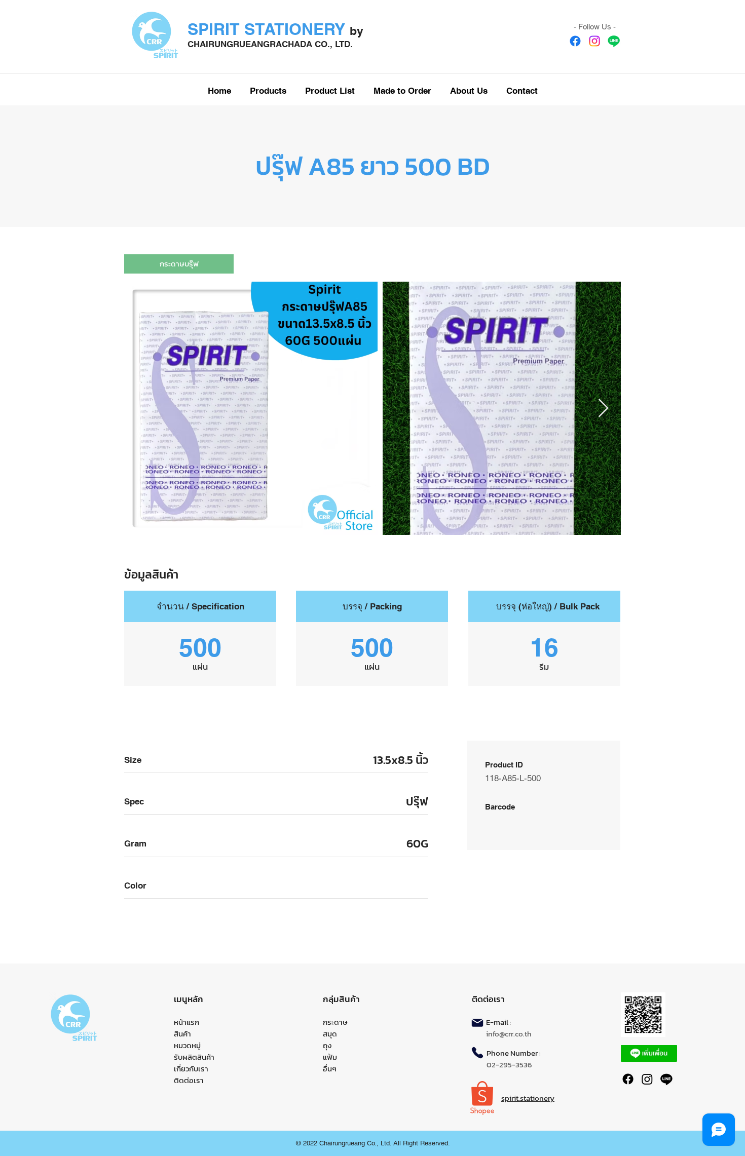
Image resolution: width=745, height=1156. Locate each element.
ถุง (327, 1045)
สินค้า (182, 1033)
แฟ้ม (330, 1057)
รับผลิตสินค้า (194, 1057)
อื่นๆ (330, 1068)
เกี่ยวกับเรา (191, 1068)
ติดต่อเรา (189, 1080)
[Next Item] (603, 408)
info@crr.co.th (509, 1033)
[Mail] (477, 1022)
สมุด (330, 1033)
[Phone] (477, 1052)
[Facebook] (575, 41)
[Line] (614, 41)
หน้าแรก (186, 1022)
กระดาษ (335, 1022)
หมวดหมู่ (187, 1045)
